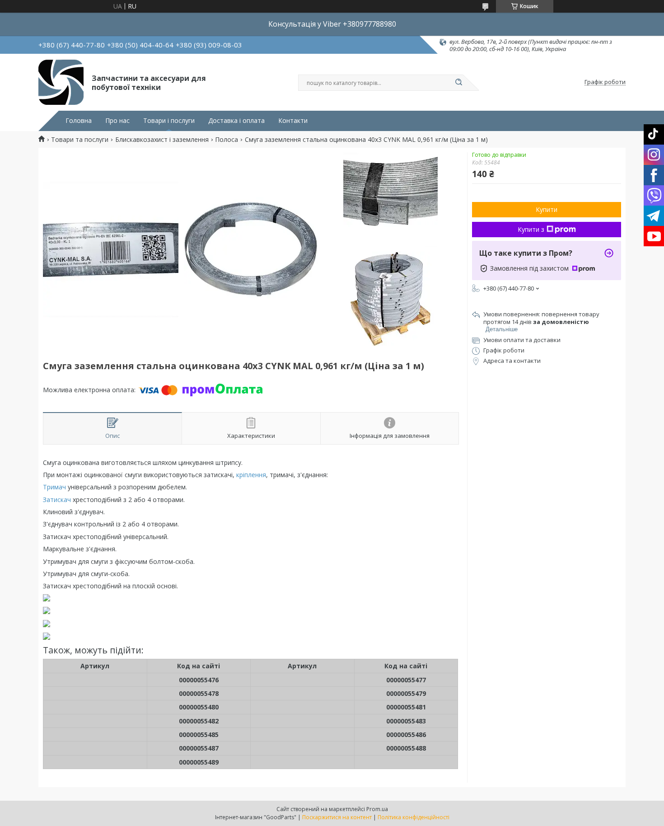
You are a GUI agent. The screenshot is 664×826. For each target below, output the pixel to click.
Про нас (117, 120)
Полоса (226, 140)
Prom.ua (377, 809)
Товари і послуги (169, 120)
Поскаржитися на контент (337, 817)
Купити (546, 209)
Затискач (57, 499)
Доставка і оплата (236, 120)
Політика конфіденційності (413, 817)
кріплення (251, 474)
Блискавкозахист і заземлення (162, 140)
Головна (78, 120)
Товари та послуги (79, 140)
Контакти (293, 120)
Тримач (54, 487)
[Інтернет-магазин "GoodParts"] (61, 82)
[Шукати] (458, 83)
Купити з (531, 229)
